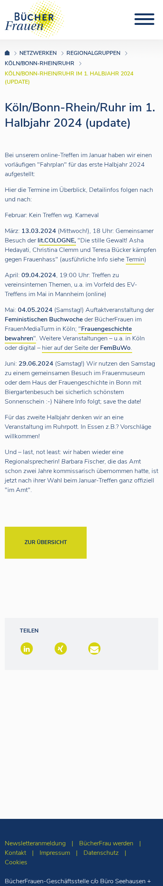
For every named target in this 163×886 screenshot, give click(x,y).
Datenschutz (101, 852)
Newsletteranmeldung (35, 843)
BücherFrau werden (106, 843)
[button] (26, 649)
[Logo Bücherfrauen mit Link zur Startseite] (34, 18)
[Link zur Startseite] (12, 53)
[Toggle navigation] (144, 19)
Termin (135, 259)
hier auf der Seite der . (87, 348)
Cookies (16, 862)
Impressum (55, 852)
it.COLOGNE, (57, 240)
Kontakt (15, 852)
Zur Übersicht (46, 542)
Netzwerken (38, 53)
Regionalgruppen (93, 53)
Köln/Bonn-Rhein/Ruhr (39, 63)
